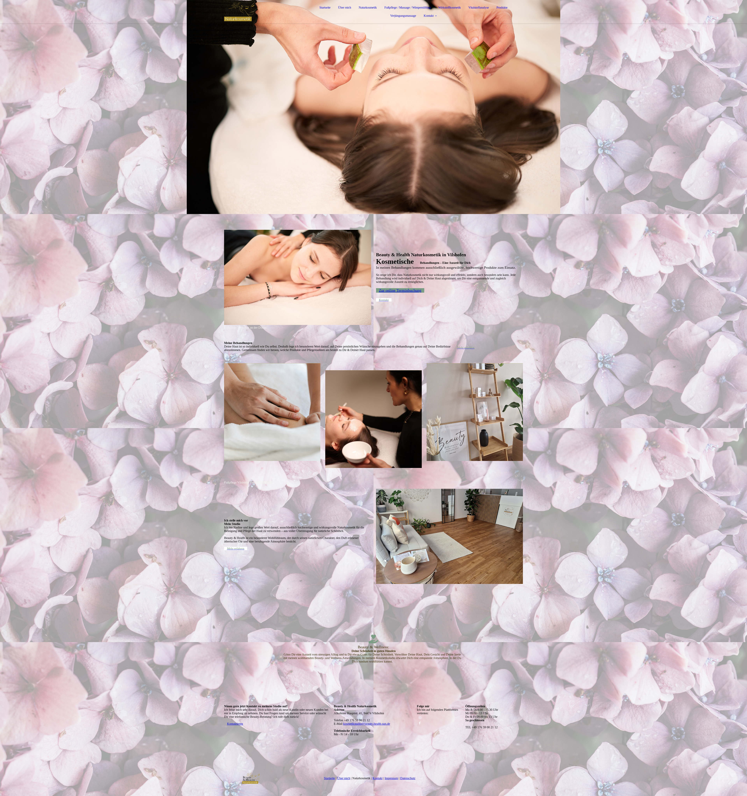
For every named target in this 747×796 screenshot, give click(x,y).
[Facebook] (420, 723)
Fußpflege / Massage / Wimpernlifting (407, 7)
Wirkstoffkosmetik (449, 7)
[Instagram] (420, 717)
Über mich (344, 7)
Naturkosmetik (368, 7)
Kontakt (429, 15)
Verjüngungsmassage (403, 15)
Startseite (325, 7)
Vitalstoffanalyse (478, 7)
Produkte (502, 7)
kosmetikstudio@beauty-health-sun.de (366, 723)
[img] (258, 13)
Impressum (391, 778)
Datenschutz (407, 778)
